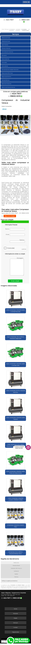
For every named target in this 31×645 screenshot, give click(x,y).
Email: (8, 234)
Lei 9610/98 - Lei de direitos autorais (20, 588)
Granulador (4, 62)
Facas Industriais (5, 59)
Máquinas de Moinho (6, 76)
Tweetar (4, 109)
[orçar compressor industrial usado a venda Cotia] (15, 352)
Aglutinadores (5, 44)
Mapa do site (15, 632)
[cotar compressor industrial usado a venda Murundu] (15, 298)
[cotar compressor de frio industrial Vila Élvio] (15, 379)
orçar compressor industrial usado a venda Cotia (15, 364)
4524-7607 (10, 20)
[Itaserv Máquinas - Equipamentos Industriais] (15, 12)
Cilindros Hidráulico (6, 48)
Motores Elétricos (5, 80)
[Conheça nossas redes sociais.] (28, 447)
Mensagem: (20, 258)
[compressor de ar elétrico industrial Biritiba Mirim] (15, 540)
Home (15, 608)
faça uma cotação (10, 216)
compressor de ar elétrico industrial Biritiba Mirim (15, 552)
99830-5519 (15, 96)
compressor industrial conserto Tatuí (15, 526)
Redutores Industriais (6, 83)
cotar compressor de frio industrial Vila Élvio (15, 391)
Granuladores (5, 66)
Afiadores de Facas (6, 41)
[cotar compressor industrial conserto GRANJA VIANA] (15, 486)
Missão (15, 618)
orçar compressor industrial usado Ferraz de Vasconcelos (15, 472)
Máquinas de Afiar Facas (7, 73)
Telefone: (22, 240)
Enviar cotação (15, 281)
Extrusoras (4, 55)
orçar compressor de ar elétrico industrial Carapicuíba (15, 337)
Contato (15, 627)
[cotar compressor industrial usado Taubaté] (15, 405)
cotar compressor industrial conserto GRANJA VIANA (15, 499)
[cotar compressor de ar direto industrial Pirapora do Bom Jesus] (15, 432)
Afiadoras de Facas (6, 37)
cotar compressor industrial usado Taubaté (15, 418)
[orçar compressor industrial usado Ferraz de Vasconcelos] (15, 459)
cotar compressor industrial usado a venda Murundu (15, 310)
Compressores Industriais (7, 51)
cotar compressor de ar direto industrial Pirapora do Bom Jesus (15, 445)
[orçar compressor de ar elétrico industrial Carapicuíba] (15, 325)
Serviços (15, 34)
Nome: (7, 229)
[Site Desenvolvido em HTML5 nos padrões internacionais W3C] (4, 642)
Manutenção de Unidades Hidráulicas (10, 69)
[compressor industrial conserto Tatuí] (15, 513)
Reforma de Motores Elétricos (8, 87)
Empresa (15, 613)
